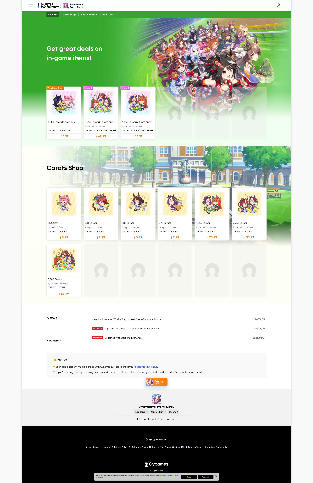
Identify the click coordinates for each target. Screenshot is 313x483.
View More (52, 340)
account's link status (146, 366)
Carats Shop (68, 14)
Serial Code (107, 14)
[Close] (216, 476)
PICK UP (52, 14)
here (182, 372)
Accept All (205, 477)
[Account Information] (280, 5)
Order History (89, 14)
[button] (63, 113)
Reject (189, 477)
